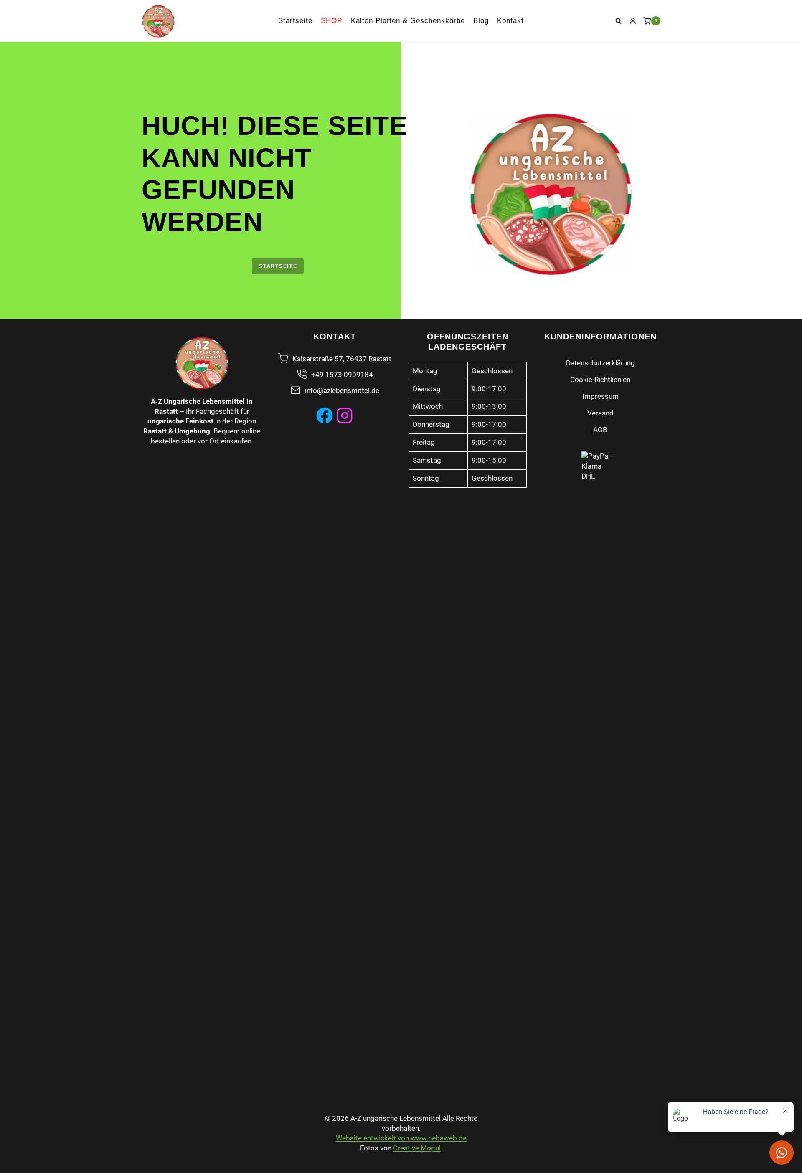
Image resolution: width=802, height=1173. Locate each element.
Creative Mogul (417, 1148)
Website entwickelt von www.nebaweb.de (401, 1138)
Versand (600, 413)
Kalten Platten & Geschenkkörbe (408, 21)
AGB (600, 430)
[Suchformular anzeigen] (618, 21)
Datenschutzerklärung (600, 363)
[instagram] (344, 415)
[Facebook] (324, 415)
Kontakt (510, 21)
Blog (481, 21)
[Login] (633, 20)
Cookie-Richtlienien (600, 379)
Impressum (600, 396)
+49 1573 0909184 (342, 374)
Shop (331, 21)
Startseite (295, 21)
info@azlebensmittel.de (342, 390)
